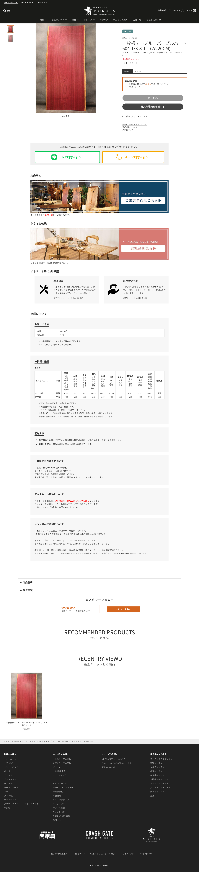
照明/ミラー (58, 819)
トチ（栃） (9, 763)
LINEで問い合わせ (72, 157)
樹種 (74, 19)
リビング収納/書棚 (61, 815)
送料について (128, 129)
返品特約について (130, 127)
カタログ (104, 19)
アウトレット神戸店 (159, 783)
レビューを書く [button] (123, 609)
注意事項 (28, 590)
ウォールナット (11, 759)
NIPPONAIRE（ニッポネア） (114, 759)
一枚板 (41, 19)
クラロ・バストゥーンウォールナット (21, 803)
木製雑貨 (57, 795)
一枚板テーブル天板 (62, 759)
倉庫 (152, 795)
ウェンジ (8, 783)
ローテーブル (59, 803)
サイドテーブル (60, 783)
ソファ (56, 779)
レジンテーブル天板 (62, 763)
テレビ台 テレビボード (63, 787)
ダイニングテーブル (62, 799)
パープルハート (11, 787)
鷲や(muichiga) (108, 767)
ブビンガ (8, 775)
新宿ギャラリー (157, 763)
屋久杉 (7, 807)
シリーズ (88, 19)
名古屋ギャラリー (158, 775)
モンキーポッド (11, 767)
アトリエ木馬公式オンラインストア (19, 741)
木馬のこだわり (120, 19)
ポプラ (7, 771)
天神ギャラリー (157, 791)
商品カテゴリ (58, 19)
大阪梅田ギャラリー (159, 779)
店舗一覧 (137, 19)
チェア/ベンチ (59, 775)
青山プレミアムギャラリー (162, 759)
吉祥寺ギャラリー (158, 767)
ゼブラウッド (10, 779)
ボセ (6, 791)
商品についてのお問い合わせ (134, 124)
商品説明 (28, 582)
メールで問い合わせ (137, 157)
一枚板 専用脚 (59, 771)
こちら (148, 84)
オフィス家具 (59, 807)
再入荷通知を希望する (153, 106)
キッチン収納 (59, 811)
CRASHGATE (42, 2)
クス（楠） (9, 795)
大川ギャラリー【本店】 (161, 787)
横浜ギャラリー (157, 771)
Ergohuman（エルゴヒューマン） (117, 763)
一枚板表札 (58, 791)
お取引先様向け (153, 19)
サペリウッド (10, 799)
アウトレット (59, 767)
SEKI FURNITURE (28, 2)
